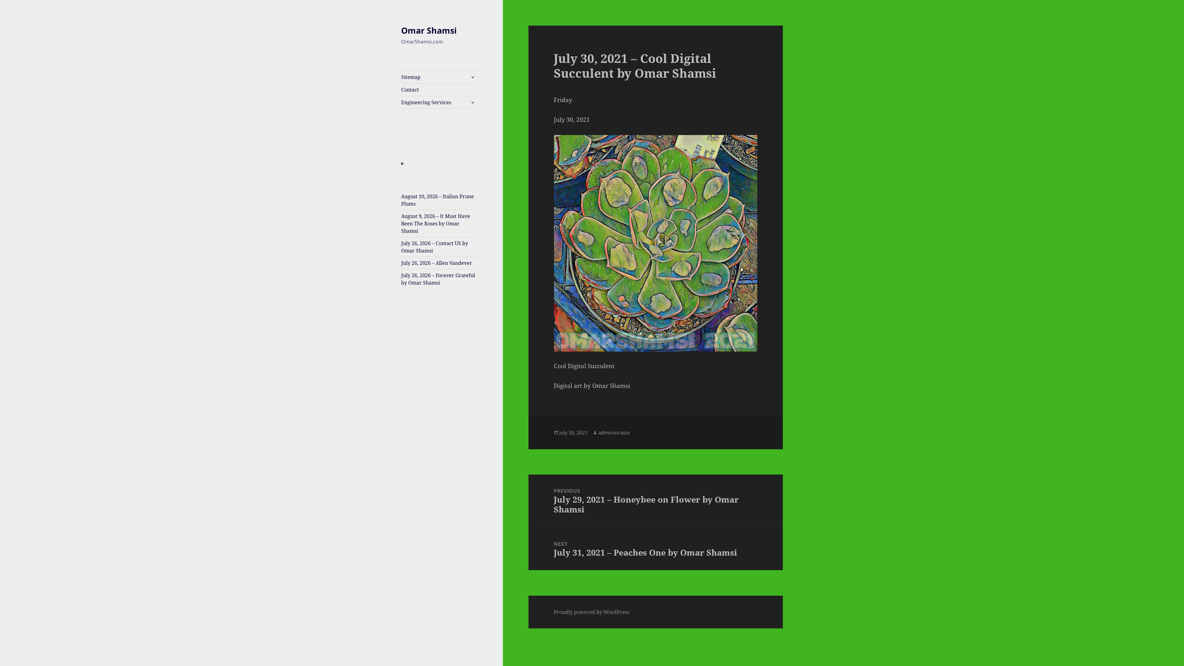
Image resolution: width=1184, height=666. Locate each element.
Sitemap (411, 77)
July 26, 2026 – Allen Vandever (436, 263)
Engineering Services (426, 102)
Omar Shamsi (429, 30)
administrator (614, 432)
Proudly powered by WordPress (591, 612)
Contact (410, 89)
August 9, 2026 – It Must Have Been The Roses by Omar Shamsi (435, 223)
